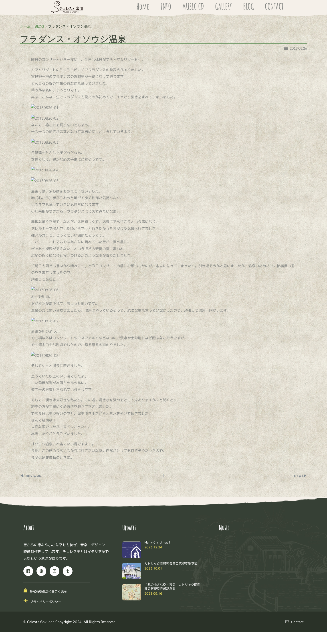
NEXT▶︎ (300, 476)
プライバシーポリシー (45, 602)
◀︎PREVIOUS (30, 476)
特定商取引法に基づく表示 (48, 591)
